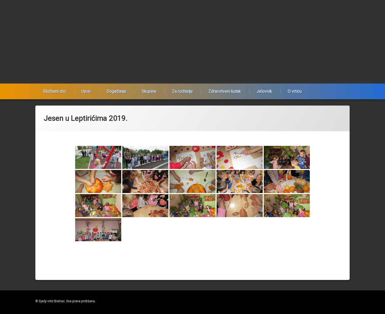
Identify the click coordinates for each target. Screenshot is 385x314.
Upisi (86, 91)
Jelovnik (264, 91)
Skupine (149, 91)
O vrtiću (295, 91)
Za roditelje (182, 91)
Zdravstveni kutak (224, 91)
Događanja (116, 91)
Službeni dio (54, 91)
